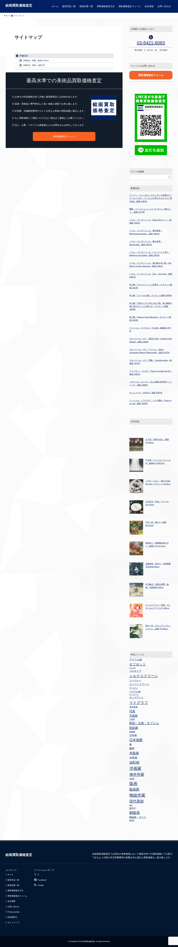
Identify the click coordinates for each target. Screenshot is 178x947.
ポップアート (136, 697)
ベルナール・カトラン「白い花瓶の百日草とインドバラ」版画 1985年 (150, 383)
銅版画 (134, 812)
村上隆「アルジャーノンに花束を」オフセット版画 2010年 (150, 286)
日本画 (133, 735)
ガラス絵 (132, 668)
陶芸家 (131, 820)
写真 (132, 711)
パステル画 (134, 691)
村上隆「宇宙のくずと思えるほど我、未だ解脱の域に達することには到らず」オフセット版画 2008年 (150, 306)
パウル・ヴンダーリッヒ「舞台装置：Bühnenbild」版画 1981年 (145, 243)
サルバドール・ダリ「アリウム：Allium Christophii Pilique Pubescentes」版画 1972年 (149, 351)
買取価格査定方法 (106, 6)
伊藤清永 (23, 56)
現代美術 (136, 801)
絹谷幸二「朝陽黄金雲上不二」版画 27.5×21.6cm (157, 544)
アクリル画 (135, 659)
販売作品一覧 (69, 6)
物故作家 (137, 795)
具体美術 (133, 707)
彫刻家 (133, 727)
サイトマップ (13, 922)
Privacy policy (13, 912)
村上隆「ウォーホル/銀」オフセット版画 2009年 (150, 295)
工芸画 (132, 719)
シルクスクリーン (143, 676)
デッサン (133, 688)
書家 (131, 748)
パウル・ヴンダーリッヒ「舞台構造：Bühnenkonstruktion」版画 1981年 (145, 232)
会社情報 (149, 6)
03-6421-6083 (151, 42)
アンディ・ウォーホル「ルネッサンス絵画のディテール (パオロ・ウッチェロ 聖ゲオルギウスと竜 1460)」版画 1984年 (150, 198)
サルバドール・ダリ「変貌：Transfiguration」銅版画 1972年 (150, 361)
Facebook (42, 880)
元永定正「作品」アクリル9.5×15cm (157, 503)
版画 (133, 783)
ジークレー (135, 680)
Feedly (41, 885)
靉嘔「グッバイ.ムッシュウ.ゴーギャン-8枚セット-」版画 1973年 (150, 210)
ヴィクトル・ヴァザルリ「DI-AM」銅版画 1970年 (150, 329)
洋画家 (135, 768)
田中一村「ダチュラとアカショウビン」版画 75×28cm (158, 627)
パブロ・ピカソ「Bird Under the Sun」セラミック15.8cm (157, 482)
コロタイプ (135, 671)
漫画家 (131, 779)
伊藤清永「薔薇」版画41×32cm (36, 60)
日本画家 (136, 740)
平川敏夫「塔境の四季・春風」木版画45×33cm (157, 586)
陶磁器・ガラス (137, 817)
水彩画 (133, 757)
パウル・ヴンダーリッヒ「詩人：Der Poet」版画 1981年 (150, 275)
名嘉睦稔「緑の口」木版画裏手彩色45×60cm (158, 565)
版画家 (134, 789)
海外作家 (136, 774)
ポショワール (134, 694)
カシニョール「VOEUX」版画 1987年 (145, 393)
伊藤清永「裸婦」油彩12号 (34, 65)
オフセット (137, 664)
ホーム (55, 6)
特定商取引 (12, 917)
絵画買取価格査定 (19, 5)
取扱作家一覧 (86, 6)
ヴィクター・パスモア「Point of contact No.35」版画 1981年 (150, 372)
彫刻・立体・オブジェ (144, 723)
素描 (130, 805)
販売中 (132, 808)
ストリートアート (139, 684)
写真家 (133, 715)
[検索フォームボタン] (170, 177)
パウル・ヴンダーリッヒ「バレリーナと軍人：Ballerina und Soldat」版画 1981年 (149, 253)
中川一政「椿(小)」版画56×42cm (155, 523)
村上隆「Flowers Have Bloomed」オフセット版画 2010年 (150, 318)
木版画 (134, 753)
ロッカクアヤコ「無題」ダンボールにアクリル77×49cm (158, 606)
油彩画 (134, 762)
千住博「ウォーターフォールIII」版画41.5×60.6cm (158, 461)
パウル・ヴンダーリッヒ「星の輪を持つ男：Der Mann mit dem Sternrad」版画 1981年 (150, 264)
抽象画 (132, 732)
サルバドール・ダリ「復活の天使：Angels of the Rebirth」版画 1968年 (150, 340)
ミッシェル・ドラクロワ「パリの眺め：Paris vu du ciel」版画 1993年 (150, 402)
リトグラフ (138, 702)
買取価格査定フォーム (129, 6)
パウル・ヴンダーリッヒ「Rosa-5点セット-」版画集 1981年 (150, 221)
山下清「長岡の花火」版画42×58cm (157, 441)
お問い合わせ (164, 6)
